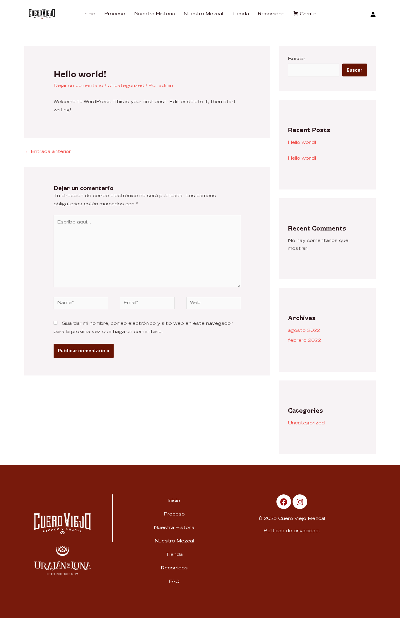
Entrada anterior (48, 152)
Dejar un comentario (78, 86)
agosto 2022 (304, 331)
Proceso (174, 514)
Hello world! (302, 143)
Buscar (296, 59)
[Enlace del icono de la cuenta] (373, 14)
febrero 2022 (304, 341)
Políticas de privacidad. (292, 531)
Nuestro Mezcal (174, 541)
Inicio (174, 501)
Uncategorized (125, 86)
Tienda (174, 555)
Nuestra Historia (174, 528)
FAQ (174, 582)
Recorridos (174, 568)
